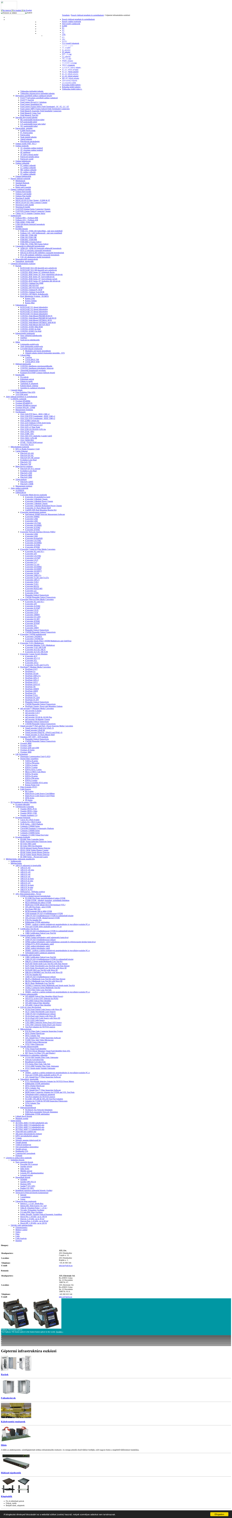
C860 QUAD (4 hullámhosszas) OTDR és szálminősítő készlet (49, 916)
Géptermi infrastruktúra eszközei (23, 264)
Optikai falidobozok (23, 161)
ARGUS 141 (25, 876)
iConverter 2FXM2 (32, 530)
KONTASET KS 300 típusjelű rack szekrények (38, 270)
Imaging (83, 59)
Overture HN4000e (87, 38)
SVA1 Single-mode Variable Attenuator (40, 1068)
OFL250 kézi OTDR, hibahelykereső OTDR (42, 918)
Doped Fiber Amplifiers (29, 759)
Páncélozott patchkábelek (30, 141)
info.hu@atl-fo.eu (65, 1266)
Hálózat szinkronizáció (19, 73)
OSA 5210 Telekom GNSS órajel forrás (35, 423)
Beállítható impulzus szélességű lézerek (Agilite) (33, 1190)
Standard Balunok (22, 183)
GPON (58, 70)
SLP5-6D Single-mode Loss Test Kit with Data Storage (46, 964)
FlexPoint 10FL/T (32, 678)
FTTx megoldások (62, 68)
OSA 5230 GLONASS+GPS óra (33, 429)
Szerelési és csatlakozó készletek (32, 388)
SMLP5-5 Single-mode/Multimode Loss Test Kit (43, 961)
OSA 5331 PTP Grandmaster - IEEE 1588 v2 (37, 418)
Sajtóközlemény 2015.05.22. (53, 31)
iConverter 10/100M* (33, 569)
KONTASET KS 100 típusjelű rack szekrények (38, 268)
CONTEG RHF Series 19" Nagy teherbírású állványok (41, 274)
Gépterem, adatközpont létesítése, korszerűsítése (29, 45)
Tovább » (59, 1332)
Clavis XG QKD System (29, 820)
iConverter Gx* (31, 562)
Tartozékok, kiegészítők (24, 261)
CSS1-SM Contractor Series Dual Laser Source (43, 1025)
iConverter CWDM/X (33, 636)
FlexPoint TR (30, 687)
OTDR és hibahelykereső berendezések (35, 896)
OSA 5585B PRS (27, 440)
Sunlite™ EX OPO (27, 1186)
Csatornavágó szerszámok (25, 1153)
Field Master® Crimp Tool (30, 113)
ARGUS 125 (25, 883)
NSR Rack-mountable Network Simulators (41, 1112)
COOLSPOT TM (32, 360)
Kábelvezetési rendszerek (25, 333)
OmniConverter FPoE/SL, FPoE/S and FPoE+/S (43, 732)
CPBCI (84, 87)
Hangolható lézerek (22, 1177)
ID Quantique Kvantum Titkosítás (23, 802)
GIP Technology (21, 754)
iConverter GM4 (31, 519)
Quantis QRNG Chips (28, 811)
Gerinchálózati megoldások (21, 66)
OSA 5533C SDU (27, 431)
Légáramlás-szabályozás (29, 344)
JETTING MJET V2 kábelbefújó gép (29, 1127)
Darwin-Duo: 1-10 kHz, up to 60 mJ (34, 1221)
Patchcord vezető (26, 159)
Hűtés (58, 52)
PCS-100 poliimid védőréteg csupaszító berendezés (39, 255)
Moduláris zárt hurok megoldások (38, 351)
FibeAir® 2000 (26, 477)
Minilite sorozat (26, 1171)
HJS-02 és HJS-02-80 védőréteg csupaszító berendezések (42, 253)
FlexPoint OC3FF (32, 700)
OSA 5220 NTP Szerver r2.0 (31, 425)
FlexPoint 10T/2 (31, 682)
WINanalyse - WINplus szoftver (32, 892)
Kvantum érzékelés (22, 837)
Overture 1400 (25, 746)
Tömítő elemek (86, 75)
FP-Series (29, 800)
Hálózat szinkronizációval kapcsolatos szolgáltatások (31, 47)
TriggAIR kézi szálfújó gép (90, 63)
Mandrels (28, 1105)
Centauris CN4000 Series (30, 833)
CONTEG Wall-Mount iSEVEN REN (35, 325)
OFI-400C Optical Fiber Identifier (38, 1005)
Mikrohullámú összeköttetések (22, 77)
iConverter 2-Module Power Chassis (39, 501)
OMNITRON (20, 493)
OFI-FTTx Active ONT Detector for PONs (41, 999)
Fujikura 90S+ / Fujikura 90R (26, 218)
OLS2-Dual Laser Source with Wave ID (40, 1016)
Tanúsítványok (16, 24)
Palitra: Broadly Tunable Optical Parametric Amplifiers (41, 1214)
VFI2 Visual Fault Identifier (35, 1049)
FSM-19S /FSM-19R (28, 237)
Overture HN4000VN (23, 403)
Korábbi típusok (21, 229)
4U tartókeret (25, 152)
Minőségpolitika (17, 33)
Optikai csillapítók (22, 163)
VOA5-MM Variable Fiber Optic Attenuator (42, 1066)
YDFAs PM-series (32, 763)
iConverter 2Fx (31, 626)
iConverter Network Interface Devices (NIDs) (37, 532)
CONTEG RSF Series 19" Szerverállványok (37, 277)
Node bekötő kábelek (28, 137)
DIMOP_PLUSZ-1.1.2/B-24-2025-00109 (27, 80)
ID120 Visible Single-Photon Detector (34, 855)
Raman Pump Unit (32, 785)
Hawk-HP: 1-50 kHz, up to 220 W (33, 1223)
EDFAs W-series (31, 774)
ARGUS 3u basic (27, 885)
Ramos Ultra (30, 298)
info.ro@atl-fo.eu (65, 1297)
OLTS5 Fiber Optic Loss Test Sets (38, 990)
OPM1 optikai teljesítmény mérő (37, 948)
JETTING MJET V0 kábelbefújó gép (29, 1125)
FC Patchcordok (26, 133)
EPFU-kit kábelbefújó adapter (91, 68)
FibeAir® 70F (25, 464)
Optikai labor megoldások (21, 75)
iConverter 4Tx (31, 660)
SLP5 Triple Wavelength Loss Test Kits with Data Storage (47, 966)
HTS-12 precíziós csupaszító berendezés (35, 250)
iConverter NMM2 (32, 517)
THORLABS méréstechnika (22, 1225)
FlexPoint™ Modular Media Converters (35, 667)
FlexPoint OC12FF (32, 698)
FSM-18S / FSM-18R (28, 235)
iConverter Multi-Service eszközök (33, 495)
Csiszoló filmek (16, 390)
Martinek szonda (21, 1118)
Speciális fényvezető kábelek (26, 117)
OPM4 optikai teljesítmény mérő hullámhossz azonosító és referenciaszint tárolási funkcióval (60, 942)
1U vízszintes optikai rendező (31, 148)
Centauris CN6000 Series (30, 831)
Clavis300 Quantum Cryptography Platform (37, 828)
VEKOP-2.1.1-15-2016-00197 (22, 84)
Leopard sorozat (26, 1175)
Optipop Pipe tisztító (23, 196)
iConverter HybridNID (34, 538)
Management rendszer (23, 486)
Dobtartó (18, 1156)
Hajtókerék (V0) (21, 1151)
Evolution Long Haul (28, 460)
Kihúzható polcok (27, 379)
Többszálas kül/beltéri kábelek (31, 91)
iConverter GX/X (32, 610)
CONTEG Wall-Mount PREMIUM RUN (36, 316)
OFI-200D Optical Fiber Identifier (38, 1001)
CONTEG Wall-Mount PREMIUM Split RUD (38, 318)
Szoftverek (24, 1070)
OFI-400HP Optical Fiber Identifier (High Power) (44, 996)
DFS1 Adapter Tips (32, 1036)
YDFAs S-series (31, 765)
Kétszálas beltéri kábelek (71, 87)
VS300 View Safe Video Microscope (39, 1040)
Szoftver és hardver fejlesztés (22, 56)
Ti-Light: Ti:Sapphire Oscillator (32, 1210)
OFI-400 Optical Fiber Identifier (37, 1003)
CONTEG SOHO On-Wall (30, 331)
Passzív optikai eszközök (58, 36)
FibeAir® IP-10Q (27, 453)
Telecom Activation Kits (34, 1060)
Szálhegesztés (54, 40)
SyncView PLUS (27, 445)
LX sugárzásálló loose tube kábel (33, 124)
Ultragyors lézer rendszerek (25, 1201)
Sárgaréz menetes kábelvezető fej (92, 72)
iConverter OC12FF (33, 617)
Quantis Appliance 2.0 (28, 815)
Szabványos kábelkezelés (30, 340)
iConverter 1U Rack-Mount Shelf (38, 508)
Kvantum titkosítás (22, 804)
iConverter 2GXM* (32, 608)
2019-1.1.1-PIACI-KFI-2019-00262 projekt (27, 82)
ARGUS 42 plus (26, 881)
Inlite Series (24, 1169)
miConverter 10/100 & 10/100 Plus (38, 717)
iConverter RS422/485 (33, 588)
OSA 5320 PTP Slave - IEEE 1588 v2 (35, 414)
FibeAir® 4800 (26, 475)
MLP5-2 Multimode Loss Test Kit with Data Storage (45, 979)
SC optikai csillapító (28, 172)
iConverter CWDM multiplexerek (33, 634)
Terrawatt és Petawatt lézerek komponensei (31, 1193)
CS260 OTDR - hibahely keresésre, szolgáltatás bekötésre (47, 900)
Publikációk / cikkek (57, 82)
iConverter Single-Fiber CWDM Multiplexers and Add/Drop (48, 641)
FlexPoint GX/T (31, 669)
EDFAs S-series (31, 780)
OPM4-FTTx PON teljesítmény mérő (39, 944)
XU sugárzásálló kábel (29, 126)
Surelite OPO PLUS (28, 1182)
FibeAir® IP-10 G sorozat (30, 469)
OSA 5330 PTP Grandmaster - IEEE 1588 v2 (37, 416)
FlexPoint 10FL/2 (32, 680)
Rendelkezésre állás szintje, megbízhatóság (66, 46)
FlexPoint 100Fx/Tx (33, 676)
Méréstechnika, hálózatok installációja (25, 40)
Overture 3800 (25, 752)
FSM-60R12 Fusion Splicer (30, 242)
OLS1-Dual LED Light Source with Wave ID (42, 1018)
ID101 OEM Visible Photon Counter (34, 850)
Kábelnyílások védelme (29, 386)
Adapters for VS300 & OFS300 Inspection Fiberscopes (46, 1101)
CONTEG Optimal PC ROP (31, 290)
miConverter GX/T (32, 713)
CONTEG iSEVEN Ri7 (29, 285)
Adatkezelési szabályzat (20, 27)
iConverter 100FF (32, 628)
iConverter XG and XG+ (34, 551)
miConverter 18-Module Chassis (37, 719)
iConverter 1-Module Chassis (36, 503)
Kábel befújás (16, 1121)
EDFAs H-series (31, 776)
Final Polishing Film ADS (25, 392)
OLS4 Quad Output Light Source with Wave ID (43, 1009)
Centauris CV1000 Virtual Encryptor (34, 835)
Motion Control (86, 48)
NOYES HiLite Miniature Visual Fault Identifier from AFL (47, 1051)
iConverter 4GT (31, 656)
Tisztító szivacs (86, 82)
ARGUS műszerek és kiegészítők (28, 865)
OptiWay (23, 338)
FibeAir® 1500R (26, 484)
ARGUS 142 (25, 874)
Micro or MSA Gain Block (35, 772)
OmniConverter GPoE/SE (35, 730)
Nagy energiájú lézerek (89, 43)
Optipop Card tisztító (23, 194)
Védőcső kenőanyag (88, 77)
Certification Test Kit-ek (29, 929)
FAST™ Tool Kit (27, 100)
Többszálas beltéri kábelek (72, 89)
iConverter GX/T (31, 560)
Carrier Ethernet (21, 451)
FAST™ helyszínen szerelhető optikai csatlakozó (39, 98)
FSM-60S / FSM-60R (28, 240)
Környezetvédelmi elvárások (22, 22)
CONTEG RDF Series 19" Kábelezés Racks (37, 272)
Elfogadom (219, 1514)
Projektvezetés (16, 54)
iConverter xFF (31, 554)
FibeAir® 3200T (26, 482)
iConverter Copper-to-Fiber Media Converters (37, 549)
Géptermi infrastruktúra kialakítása (24, 61)
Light (17, 1236)
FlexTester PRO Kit (32, 909)
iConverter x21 (31, 591)
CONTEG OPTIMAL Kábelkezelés (34, 294)
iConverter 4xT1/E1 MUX (35, 650)
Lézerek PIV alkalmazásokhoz (32, 1173)
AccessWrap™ (61, 66)
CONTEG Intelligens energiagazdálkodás (36, 366)
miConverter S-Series (33, 711)
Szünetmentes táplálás (64, 56)
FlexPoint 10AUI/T (32, 684)
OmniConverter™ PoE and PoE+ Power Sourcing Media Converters (46, 726)
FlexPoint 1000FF (32, 689)
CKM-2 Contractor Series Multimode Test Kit (42, 988)
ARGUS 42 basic (27, 879)
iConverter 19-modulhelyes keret (37, 497)
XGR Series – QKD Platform (31, 824)
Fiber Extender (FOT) (28, 787)
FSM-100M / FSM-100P (24, 222)
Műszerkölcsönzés (18, 52)
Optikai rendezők (22, 146)
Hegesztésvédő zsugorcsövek (26, 259)
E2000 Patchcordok (27, 131)
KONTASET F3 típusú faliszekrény (34, 312)
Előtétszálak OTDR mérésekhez (37, 922)
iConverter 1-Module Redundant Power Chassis (43, 506)
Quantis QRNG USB (28, 813)
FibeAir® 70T (25, 462)
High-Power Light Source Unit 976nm (40, 796)
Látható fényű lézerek (23, 1116)
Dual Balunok (20, 185)
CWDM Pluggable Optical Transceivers (40, 597)
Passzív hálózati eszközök (20, 178)
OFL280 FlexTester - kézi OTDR (38, 907)
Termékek (41, 22)
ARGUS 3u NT (26, 889)
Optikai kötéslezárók (23, 176)
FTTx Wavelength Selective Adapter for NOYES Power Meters (49, 1081)
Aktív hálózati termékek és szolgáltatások (26, 38)
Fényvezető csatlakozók (89, 36)
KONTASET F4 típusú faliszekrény (34, 314)
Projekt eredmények (18, 86)
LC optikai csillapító (28, 168)
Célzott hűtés (25, 355)
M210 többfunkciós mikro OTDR (38, 903)
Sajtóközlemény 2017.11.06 (53, 34)
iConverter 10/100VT (33, 571)
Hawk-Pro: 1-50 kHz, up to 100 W (33, 1217)
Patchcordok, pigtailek (24, 128)
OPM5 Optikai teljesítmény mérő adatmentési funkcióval (46, 937)
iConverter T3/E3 (32, 582)
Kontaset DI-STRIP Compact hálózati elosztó (37, 373)
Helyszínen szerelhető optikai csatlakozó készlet (33, 96)
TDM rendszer (21, 479)
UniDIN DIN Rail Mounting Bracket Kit (40, 510)
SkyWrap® (59, 64)
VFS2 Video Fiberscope (34, 1044)
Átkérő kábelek (26, 139)
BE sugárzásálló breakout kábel (32, 120)
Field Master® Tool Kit (29, 115)
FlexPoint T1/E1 (31, 695)
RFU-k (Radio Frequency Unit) (92, 41)
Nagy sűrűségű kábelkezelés (31, 336)
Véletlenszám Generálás (24, 807)
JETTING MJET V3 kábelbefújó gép (29, 1129)
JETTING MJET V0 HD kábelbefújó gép (31, 1123)
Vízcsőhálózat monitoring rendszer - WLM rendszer (31, 70)
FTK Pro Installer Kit (33, 920)
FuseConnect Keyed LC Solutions (33, 102)
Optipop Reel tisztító (23, 192)
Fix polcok (24, 377)
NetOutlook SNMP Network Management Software (45, 514)
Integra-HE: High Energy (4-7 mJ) (33, 1206)
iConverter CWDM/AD (34, 639)
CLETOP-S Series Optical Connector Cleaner (33, 211)
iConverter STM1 (32, 593)
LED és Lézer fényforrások (30, 1007)
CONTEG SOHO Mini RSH (31, 327)
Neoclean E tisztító (22, 198)
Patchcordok (25, 135)
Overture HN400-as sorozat (26, 405)
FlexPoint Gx (30, 671)
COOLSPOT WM (32, 362)
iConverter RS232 (32, 586)
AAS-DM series (21, 394)
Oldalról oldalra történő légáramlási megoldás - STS (45, 353)
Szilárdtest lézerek (55, 43)
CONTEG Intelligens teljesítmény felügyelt (36, 368)
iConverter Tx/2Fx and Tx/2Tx (37, 578)
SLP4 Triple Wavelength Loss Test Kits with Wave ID (46, 968)
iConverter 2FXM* (32, 623)
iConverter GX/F (31, 612)
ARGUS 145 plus (27, 870)
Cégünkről (15, 20)
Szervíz (14, 59)
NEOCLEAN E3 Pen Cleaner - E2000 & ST (32, 200)
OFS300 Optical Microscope (36, 1042)
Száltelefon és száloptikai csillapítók (34, 1055)
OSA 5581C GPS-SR (28, 438)
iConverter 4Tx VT (32, 658)
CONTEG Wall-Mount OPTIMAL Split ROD (38, 322)
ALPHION (19, 490)
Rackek (18, 266)
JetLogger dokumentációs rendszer (93, 65)
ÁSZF (13, 29)
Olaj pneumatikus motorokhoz (91, 79)
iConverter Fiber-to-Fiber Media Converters (37, 599)
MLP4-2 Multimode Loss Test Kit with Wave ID (43, 981)
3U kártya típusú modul (29, 155)
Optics (82, 50)
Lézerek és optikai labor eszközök (24, 43)
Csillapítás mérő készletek (30, 955)
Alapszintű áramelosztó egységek (33, 370)
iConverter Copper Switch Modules (33, 654)
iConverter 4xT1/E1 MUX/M (36, 652)
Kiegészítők (20, 375)
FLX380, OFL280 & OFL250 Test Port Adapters (44, 1099)
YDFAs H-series (31, 761)
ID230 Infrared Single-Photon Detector (35, 848)
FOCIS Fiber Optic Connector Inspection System (44, 1031)
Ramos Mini (30, 303)
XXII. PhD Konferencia (90, 84)
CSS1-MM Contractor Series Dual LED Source (43, 1022)
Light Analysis (85, 57)
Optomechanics (86, 45)
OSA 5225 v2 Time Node (30, 427)
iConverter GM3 (31, 521)
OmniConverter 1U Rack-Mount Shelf (40, 735)
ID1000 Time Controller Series (32, 839)
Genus (22, 1199)
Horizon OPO (25, 1184)
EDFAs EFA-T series (33, 770)
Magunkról (41, 20)
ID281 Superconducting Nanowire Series (36, 841)
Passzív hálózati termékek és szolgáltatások (27, 36)
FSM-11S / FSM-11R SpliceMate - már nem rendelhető (41, 231)
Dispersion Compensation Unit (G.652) (35, 756)
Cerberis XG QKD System (30, 822)
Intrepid (23, 1195)
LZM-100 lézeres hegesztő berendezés (30, 224)
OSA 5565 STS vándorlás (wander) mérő (36, 436)
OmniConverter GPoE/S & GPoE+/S (39, 728)
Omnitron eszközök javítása (66, 79)
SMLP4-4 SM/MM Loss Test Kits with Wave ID (43, 972)
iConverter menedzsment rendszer (33, 512)
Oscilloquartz (20, 412)
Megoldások (42, 26)
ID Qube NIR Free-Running (31, 846)
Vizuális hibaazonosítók (29, 1046)
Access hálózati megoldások (21, 68)
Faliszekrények (21, 305)
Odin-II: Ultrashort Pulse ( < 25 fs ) (33, 1208)
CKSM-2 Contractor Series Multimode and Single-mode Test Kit (50, 985)
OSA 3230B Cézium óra (29, 421)
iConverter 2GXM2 (32, 527)
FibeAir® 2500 (26, 473)
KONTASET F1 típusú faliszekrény (34, 307)
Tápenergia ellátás (63, 54)
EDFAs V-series (31, 767)
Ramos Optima (31, 301)
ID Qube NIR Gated (28, 844)
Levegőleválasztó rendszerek (31, 349)
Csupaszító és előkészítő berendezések (30, 246)
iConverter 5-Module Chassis (36, 499)
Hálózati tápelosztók (23, 364)
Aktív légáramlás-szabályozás (31, 346)
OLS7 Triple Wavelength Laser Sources (40, 1012)
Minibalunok (20, 181)
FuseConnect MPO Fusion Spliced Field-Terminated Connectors (45, 109)
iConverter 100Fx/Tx (33, 575)
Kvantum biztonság (22, 817)
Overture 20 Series (27, 750)
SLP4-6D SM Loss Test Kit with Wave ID (41, 970)
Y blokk (83, 70)
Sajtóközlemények (18, 31)
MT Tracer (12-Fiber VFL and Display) (40, 1053)
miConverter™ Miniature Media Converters (37, 708)
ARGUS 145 (25, 872)
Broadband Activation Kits (35, 1062)
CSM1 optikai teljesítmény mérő (37, 946)
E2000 (64, 26)
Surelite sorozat (26, 1166)
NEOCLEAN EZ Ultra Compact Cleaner (31, 202)
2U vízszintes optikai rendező (31, 150)
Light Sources (25, 789)
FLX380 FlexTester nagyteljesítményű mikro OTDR (45, 898)
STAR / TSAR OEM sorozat (31, 442)
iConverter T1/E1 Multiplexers (32, 643)
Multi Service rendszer (24, 466)
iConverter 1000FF (32, 615)
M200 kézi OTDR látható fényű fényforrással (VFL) (45, 905)
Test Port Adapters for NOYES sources (40, 1027)
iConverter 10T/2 (31, 663)
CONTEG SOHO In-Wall (30, 329)
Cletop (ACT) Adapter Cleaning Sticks (30, 213)
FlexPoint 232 (30, 693)
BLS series (29, 791)
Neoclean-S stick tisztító (24, 205)
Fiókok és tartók (26, 381)
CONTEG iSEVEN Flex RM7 (32, 288)
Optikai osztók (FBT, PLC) (25, 144)
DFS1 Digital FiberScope (35, 1033)
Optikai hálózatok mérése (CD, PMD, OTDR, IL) (30, 50)
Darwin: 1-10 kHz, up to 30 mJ (32, 1219)
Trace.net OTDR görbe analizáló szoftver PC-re (43, 927)
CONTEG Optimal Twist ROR (32, 292)
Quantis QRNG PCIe (28, 809)
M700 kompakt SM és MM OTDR (38, 911)
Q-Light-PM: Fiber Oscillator (31, 1212)
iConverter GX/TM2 (33, 523)
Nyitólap (9, 17)
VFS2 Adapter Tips (32, 1103)
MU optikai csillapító (28, 170)
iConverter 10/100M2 (33, 525)
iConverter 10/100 (32, 573)
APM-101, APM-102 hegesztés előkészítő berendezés (40, 248)
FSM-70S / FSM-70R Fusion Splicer (34, 244)
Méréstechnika (16, 863)
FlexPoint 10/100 (31, 674)
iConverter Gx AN (32, 565)
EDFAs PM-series (32, 778)
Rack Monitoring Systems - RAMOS (34, 296)
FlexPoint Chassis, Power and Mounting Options (43, 706)
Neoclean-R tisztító (22, 207)
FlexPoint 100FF (31, 691)
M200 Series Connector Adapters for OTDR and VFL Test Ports (49, 1092)
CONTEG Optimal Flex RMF (32, 283)
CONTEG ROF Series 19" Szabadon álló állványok (40, 281)
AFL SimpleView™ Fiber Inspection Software (43, 1038)
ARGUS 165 (25, 868)
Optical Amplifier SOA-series (36, 783)
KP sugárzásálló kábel (28, 122)
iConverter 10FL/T (32, 580)
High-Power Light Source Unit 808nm (40, 794)
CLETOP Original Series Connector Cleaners (32, 209)
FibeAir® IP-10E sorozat (30, 458)
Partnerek (41, 29)
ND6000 (23, 1180)
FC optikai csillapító (28, 165)
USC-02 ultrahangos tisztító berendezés (35, 257)
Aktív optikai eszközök (19, 488)
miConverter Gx (31, 715)
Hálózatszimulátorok (28, 1108)
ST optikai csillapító (28, 174)
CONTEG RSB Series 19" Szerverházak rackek (38, 279)
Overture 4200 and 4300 (29, 748)
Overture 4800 (25, 743)
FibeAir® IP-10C (27, 455)
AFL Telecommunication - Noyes (28, 894)
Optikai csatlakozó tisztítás (21, 189)
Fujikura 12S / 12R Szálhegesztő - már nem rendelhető (41, 233)
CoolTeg (28, 357)
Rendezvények (55, 84)
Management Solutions (24, 410)
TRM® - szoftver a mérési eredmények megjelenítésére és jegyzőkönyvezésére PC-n (57, 924)
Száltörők (19, 226)
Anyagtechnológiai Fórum (91, 89)
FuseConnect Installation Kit (31, 104)
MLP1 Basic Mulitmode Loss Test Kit (39, 983)
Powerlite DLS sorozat (29, 1164)
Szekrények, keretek (63, 50)
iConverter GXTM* (32, 558)
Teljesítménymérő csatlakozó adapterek (40, 953)
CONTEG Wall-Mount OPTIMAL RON (36, 320)
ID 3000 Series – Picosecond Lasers (34, 857)
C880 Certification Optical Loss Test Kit (40, 933)
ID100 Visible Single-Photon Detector (34, 852)
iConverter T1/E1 (32, 584)
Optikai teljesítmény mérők (30, 935)
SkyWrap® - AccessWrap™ (21, 63)
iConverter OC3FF (32, 619)
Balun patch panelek (23, 187)
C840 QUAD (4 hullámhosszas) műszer (40, 940)
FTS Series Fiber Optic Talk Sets (37, 1064)
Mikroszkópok (25, 1029)
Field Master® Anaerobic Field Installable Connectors (40, 111)
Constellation (25, 1197)
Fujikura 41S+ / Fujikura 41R (26, 220)
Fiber (17, 1234)
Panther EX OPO (27, 1188)
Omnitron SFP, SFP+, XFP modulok (34, 737)
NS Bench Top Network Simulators (38, 1110)
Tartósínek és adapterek (29, 383)
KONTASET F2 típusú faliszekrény (34, 309)
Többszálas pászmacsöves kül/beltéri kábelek (37, 93)
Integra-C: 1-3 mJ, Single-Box (31, 1204)
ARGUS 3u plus (26, 887)
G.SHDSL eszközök (56, 38)
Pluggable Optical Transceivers (37, 595)
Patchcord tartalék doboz (29, 157)
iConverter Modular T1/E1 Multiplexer (40, 645)
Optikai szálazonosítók (29, 994)
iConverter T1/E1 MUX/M (35, 647)
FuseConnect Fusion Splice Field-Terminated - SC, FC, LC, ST (44, 107)
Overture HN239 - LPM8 (25, 407)
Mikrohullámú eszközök (20, 447)
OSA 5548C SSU (27, 434)
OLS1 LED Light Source (35, 1020)
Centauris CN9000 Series (30, 826)
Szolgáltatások (42, 24)
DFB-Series (29, 798)
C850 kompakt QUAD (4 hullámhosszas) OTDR (44, 913)
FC (63, 28)
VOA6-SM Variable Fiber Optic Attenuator (41, 1057)
